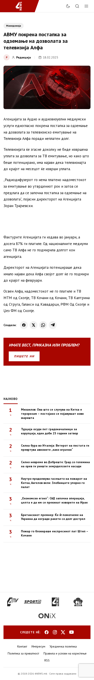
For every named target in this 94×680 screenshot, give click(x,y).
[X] (33, 325)
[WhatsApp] (43, 325)
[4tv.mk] (13, 602)
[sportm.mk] (32, 602)
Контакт (22, 646)
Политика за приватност (23, 653)
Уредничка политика (63, 646)
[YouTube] (71, 632)
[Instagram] (54, 632)
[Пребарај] (77, 6)
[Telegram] (53, 325)
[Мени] (86, 6)
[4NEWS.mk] (21, 6)
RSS (47, 660)
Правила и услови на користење (65, 653)
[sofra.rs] (78, 602)
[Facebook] (24, 325)
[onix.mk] (47, 615)
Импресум (38, 646)
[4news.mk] (55, 602)
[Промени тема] (68, 6)
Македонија (13, 25)
